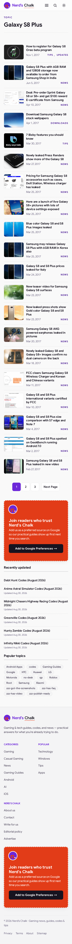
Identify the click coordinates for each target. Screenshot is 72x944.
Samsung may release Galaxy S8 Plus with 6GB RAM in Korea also (47, 247)
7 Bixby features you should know (44, 136)
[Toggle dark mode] (64, 5)
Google (10, 672)
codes (32, 666)
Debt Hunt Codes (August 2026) (25, 580)
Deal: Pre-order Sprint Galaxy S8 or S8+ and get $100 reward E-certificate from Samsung (46, 96)
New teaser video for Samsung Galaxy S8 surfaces (46, 288)
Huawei (37, 672)
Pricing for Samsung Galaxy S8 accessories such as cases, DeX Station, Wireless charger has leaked (46, 181)
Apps (41, 772)
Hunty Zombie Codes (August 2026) (27, 630)
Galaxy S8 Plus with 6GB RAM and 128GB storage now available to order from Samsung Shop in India (46, 72)
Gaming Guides (52, 666)
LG (50, 672)
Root (9, 682)
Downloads (59, 123)
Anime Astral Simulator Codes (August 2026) (33, 588)
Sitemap (42, 933)
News (64, 82)
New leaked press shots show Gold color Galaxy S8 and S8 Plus (46, 310)
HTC (24, 672)
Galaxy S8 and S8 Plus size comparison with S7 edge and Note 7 (45, 420)
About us (9, 810)
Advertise (10, 838)
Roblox (53, 677)
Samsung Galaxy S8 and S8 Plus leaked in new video (44, 462)
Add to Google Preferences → (36, 548)
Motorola (11, 677)
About (29, 933)
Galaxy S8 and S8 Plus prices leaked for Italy (45, 268)
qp (41, 677)
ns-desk (28, 677)
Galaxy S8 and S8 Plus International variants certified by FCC (46, 398)
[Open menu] (46, 5)
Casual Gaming (13, 758)
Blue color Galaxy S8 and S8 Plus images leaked (44, 225)
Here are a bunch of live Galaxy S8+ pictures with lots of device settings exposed (47, 205)
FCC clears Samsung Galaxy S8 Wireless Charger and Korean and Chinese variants (47, 376)
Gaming (9, 751)
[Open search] (55, 5)
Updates (62, 54)
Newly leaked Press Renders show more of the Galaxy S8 (45, 157)
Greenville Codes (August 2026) (25, 618)
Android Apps (14, 666)
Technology (45, 751)
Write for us (11, 824)
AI (5, 786)
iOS (6, 794)
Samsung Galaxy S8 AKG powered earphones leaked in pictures (45, 332)
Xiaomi (40, 682)
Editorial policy (13, 831)
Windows (44, 758)
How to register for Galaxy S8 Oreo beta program (45, 48)
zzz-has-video (14, 693)
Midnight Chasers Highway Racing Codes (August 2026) (36, 603)
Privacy (8, 933)
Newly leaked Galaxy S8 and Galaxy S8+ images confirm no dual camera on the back (46, 354)
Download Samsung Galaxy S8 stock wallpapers (46, 116)
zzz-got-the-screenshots (20, 688)
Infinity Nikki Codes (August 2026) (26, 643)
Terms (19, 933)
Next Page (51, 487)
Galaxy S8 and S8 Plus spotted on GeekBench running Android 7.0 (46, 442)
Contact (9, 817)
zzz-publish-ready (39, 693)
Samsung (24, 682)
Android (9, 779)
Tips (50, 54)
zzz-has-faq (48, 688)
